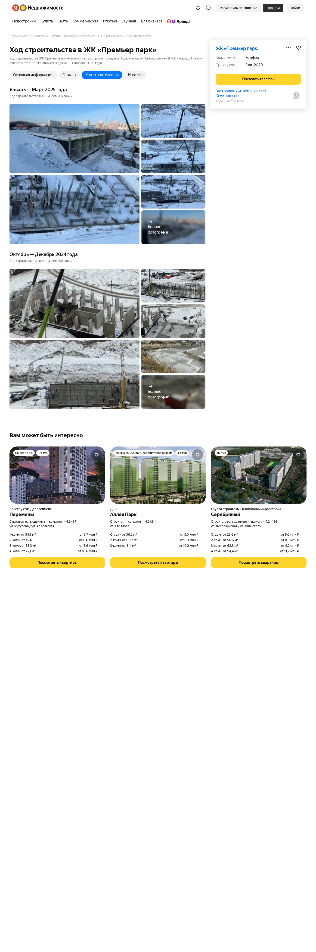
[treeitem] (25, 21)
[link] (295, 8)
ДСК (113, 509)
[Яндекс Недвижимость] (37, 7)
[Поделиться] (288, 48)
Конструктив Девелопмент (30, 509)
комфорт (253, 57)
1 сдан (220, 101)
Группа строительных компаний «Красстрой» (246, 509)
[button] (208, 8)
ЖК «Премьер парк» (238, 48)
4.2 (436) (272, 521)
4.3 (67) (71, 521)
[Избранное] (198, 8)
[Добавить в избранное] (298, 48)
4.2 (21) (150, 521)
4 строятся (235, 101)
